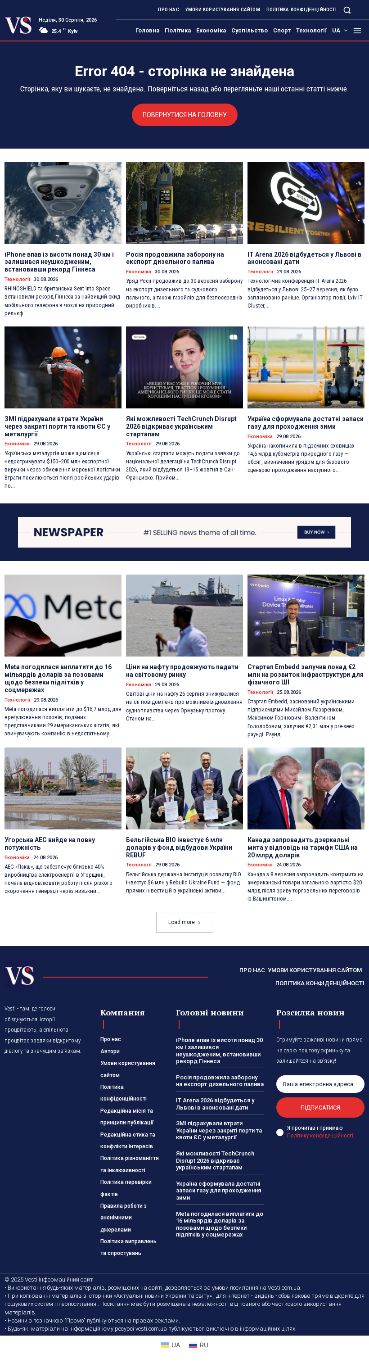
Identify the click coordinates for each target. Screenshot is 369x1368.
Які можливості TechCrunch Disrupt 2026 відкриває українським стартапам (181, 426)
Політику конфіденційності (320, 1135)
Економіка (138, 272)
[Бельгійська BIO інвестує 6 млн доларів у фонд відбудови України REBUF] (184, 788)
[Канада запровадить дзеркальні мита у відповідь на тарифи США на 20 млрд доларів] (306, 788)
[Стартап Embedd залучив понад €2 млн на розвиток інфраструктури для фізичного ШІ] (306, 616)
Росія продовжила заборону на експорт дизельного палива (175, 258)
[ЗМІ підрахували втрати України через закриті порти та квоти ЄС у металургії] (63, 367)
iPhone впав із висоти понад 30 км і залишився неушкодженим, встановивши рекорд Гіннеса (59, 262)
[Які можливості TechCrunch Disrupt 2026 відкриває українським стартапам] (184, 367)
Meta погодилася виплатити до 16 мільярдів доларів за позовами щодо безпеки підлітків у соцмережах (58, 678)
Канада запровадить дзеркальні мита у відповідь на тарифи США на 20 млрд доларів (303, 847)
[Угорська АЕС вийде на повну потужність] (63, 788)
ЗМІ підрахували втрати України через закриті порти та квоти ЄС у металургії (57, 426)
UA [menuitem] (175, 1345)
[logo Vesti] (18, 25)
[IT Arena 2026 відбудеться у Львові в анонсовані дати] (306, 203)
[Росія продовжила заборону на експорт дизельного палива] (184, 203)
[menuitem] (339, 30)
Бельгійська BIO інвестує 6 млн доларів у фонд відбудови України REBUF (179, 847)
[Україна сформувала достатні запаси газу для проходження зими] (306, 367)
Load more (181, 922)
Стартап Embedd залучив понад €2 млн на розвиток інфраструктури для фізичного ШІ (306, 674)
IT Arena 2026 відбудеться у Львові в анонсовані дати (215, 1104)
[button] (347, 9)
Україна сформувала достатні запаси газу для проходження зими (306, 422)
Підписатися (320, 1107)
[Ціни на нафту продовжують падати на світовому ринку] (184, 616)
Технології (17, 279)
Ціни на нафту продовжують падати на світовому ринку (182, 670)
